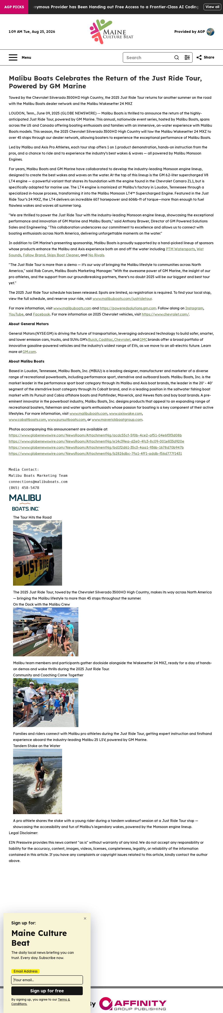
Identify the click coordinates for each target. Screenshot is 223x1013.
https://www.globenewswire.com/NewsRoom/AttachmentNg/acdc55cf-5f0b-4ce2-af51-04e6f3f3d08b (95, 435)
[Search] (176, 57)
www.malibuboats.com (72, 308)
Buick (92, 339)
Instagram (194, 308)
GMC (143, 339)
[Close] (85, 918)
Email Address (25, 971)
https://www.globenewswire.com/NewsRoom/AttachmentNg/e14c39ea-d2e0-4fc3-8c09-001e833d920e (96, 441)
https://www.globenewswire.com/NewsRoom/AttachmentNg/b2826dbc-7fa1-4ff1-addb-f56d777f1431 (95, 453)
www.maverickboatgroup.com (117, 419)
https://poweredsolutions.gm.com (128, 308)
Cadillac (106, 339)
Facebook (41, 314)
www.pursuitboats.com (67, 419)
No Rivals (96, 255)
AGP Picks (14, 7)
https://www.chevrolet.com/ (165, 314)
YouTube (16, 314)
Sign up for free (47, 990)
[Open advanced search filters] (187, 57)
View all (212, 7)
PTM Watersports (180, 249)
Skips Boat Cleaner (63, 255)
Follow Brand (34, 255)
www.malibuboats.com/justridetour (122, 298)
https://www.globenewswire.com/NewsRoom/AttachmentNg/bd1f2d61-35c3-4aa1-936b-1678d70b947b (96, 447)
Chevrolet (122, 339)
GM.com (29, 351)
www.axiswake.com (125, 413)
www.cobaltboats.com (27, 419)
